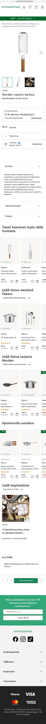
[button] (6, 103)
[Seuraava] (41, 52)
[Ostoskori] (36, 7)
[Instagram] (23, 639)
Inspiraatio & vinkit (11, 489)
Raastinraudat (9, 26)
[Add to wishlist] (12, 281)
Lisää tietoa (37, 144)
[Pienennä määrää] (4, 580)
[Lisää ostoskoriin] (16, 281)
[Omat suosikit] (30, 7)
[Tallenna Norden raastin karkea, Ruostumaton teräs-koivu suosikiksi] (41, 580)
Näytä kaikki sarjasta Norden (14, 364)
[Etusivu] (11, 7)
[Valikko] (42, 7)
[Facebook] (15, 639)
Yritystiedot (9, 681)
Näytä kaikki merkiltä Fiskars (14, 298)
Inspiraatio (9, 671)
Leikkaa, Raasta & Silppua (26, 24)
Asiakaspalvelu (11, 651)
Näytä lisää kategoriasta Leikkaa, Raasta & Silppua (21, 565)
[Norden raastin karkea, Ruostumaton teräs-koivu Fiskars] (23, 52)
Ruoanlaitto (7, 24)
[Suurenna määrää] (11, 580)
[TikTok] (30, 639)
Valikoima (8, 661)
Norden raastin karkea (26, 26)
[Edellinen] (4, 52)
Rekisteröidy (36, 118)
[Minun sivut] (24, 7)
